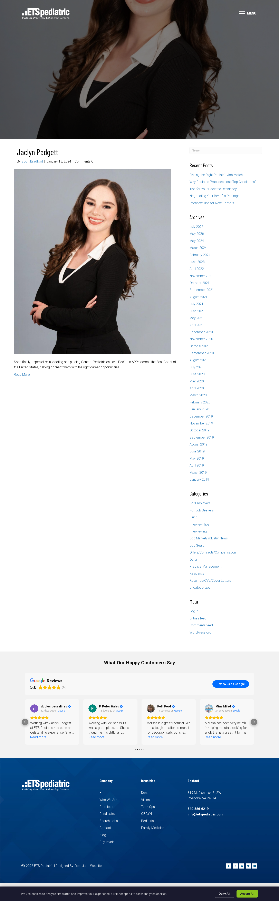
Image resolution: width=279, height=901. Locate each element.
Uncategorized (200, 587)
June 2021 (197, 311)
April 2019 (197, 465)
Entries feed (198, 618)
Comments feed (201, 625)
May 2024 (197, 241)
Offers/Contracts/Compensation (213, 552)
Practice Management (205, 566)
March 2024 (198, 248)
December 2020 (201, 332)
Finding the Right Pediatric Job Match (216, 175)
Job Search (198, 545)
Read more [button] (38, 737)
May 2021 (197, 318)
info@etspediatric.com (205, 814)
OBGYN (146, 814)
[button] (242, 13)
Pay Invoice (107, 842)
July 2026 (196, 227)
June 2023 (197, 262)
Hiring (193, 517)
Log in (194, 611)
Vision (145, 800)
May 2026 (197, 234)
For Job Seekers (202, 510)
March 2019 (198, 472)
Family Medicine (152, 828)
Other (193, 559)
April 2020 (197, 388)
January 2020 (199, 409)
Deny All (224, 893)
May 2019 (197, 458)
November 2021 (201, 276)
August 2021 (199, 297)
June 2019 (197, 451)
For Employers (200, 503)
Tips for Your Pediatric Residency (213, 189)
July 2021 (196, 304)
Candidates (107, 814)
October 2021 (200, 283)
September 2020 (202, 353)
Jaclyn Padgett (37, 152)
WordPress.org (200, 632)
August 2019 (199, 444)
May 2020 (197, 381)
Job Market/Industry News (209, 538)
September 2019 (202, 437)
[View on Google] (34, 708)
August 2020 (199, 360)
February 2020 (200, 402)
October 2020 (200, 346)
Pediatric (147, 821)
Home (103, 793)
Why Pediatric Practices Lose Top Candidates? (223, 182)
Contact (105, 828)
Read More (22, 374)
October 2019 (200, 430)
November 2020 (201, 339)
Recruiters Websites (89, 866)
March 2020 (198, 395)
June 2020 (197, 374)
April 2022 (197, 269)
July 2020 (196, 367)
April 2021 (197, 325)
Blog (102, 835)
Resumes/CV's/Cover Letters (210, 580)
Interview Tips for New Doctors (212, 203)
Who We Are (108, 800)
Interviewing (198, 531)
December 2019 (201, 416)
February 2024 (200, 255)
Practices (106, 807)
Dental (145, 793)
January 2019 (199, 479)
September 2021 (202, 290)
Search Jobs (108, 821)
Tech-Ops (148, 807)
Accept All (247, 893)
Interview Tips (199, 524)
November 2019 (201, 423)
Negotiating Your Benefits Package (215, 196)
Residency (197, 573)
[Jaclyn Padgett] (92, 261)
